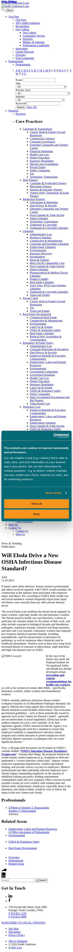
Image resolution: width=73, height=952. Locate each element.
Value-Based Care (40, 403)
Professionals (16, 61)
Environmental (38, 250)
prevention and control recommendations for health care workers (59, 680)
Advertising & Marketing (44, 202)
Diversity (28, 38)
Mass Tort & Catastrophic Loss (47, 263)
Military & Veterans (34, 42)
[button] (4, 870)
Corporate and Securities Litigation (49, 243)
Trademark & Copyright (43, 224)
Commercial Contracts (42, 138)
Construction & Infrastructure (46, 240)
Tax (32, 173)
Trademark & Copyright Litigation (49, 227)
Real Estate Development (37, 314)
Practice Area (23, 90)
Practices (13, 110)
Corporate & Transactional (37, 128)
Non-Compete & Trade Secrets (47, 215)
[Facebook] (9, 900)
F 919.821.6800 (17, 916)
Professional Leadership (36, 45)
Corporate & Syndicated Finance (48, 183)
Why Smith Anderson (28, 22)
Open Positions (24, 521)
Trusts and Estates (40, 295)
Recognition (22, 26)
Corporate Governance (42, 141)
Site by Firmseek (18, 941)
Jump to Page (8, 1)
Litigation (28, 231)
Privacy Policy (17, 935)
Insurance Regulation (42, 160)
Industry (20, 96)
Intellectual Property (34, 199)
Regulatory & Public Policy (38, 342)
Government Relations (42, 374)
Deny (36, 513)
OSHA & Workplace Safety (45, 330)
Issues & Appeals (39, 259)
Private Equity (38, 167)
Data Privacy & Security (43, 205)
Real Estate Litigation (42, 282)
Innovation (22, 48)
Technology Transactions (44, 176)
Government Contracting (44, 371)
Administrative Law (41, 234)
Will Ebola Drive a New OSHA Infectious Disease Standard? (31, 562)
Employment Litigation (43, 247)
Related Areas (14, 821)
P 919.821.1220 (17, 913)
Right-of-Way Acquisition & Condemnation (45, 338)
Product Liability (39, 279)
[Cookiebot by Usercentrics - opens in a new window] (53, 435)
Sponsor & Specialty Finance (46, 189)
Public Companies (40, 170)
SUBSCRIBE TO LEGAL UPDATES (23, 922)
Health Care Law (39, 154)
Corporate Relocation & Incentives (49, 349)
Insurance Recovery (41, 253)
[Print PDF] (3, 876)
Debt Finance (30, 180)
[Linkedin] (10, 896)
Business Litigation (40, 237)
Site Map (14, 928)
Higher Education (40, 157)
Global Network (25, 51)
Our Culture (22, 29)
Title (18, 83)
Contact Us (15, 527)
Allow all (36, 503)
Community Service (34, 35)
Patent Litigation (39, 218)
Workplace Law (32, 406)
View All (31, 107)
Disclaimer (15, 931)
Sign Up (13, 524)
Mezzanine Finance (41, 186)
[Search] (3, 10)
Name (19, 79)
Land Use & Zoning (41, 326)
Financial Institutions (41, 151)
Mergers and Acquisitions (44, 164)
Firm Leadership (25, 58)
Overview (14, 857)
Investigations (37, 256)
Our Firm (14, 16)
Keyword (21, 103)
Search (20, 107)
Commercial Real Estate (43, 317)
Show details (54, 492)
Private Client (30, 298)
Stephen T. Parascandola (22, 810)
